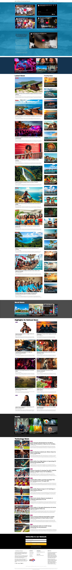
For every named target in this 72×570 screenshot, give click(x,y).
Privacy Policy (35, 547)
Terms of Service (41, 566)
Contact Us (38, 566)
